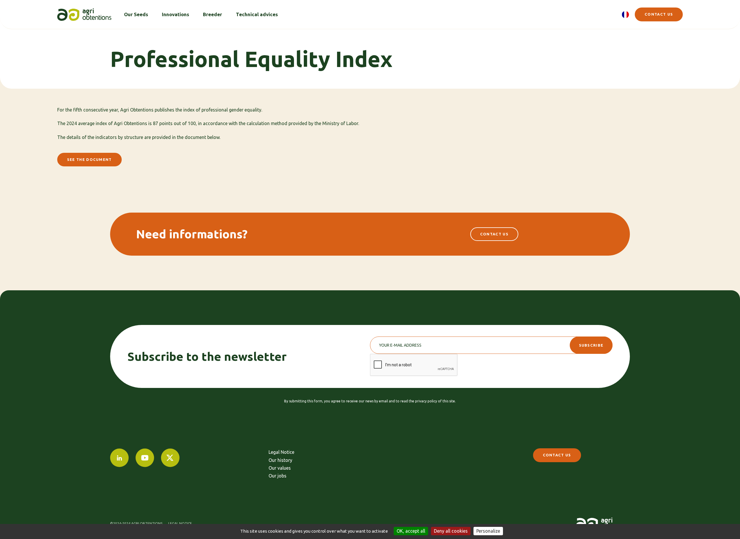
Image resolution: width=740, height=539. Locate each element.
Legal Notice (281, 452)
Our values (280, 468)
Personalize (488, 531)
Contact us (659, 14)
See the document (89, 159)
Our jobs (277, 475)
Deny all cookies (451, 531)
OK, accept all (411, 531)
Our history (280, 460)
